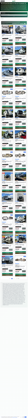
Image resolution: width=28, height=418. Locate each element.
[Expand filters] (26, 18)
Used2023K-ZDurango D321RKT (19, 244)
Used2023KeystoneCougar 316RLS (7, 224)
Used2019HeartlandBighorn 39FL (6, 245)
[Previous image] (2, 29)
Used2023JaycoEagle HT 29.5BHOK (20, 56)
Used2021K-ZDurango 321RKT (19, 203)
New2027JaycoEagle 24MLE (19, 224)
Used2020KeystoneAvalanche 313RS (20, 119)
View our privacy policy (14, 417)
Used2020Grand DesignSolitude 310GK (19, 140)
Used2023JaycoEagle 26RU (19, 77)
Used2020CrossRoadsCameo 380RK (20, 161)
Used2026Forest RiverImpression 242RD (6, 119)
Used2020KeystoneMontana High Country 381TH (20, 266)
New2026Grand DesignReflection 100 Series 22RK (7, 266)
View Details (7, 43)
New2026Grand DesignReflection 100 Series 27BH (20, 182)
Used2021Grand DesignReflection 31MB (7, 98)
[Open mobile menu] (27, 1)
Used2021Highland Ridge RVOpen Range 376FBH (7, 161)
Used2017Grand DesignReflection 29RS (7, 35)
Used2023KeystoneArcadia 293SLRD (7, 78)
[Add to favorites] (12, 96)
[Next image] (12, 29)
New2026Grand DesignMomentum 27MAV (7, 203)
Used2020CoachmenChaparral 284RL (20, 35)
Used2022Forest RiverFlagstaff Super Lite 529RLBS (20, 98)
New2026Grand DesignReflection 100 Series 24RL (7, 182)
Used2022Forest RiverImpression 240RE (6, 56)
